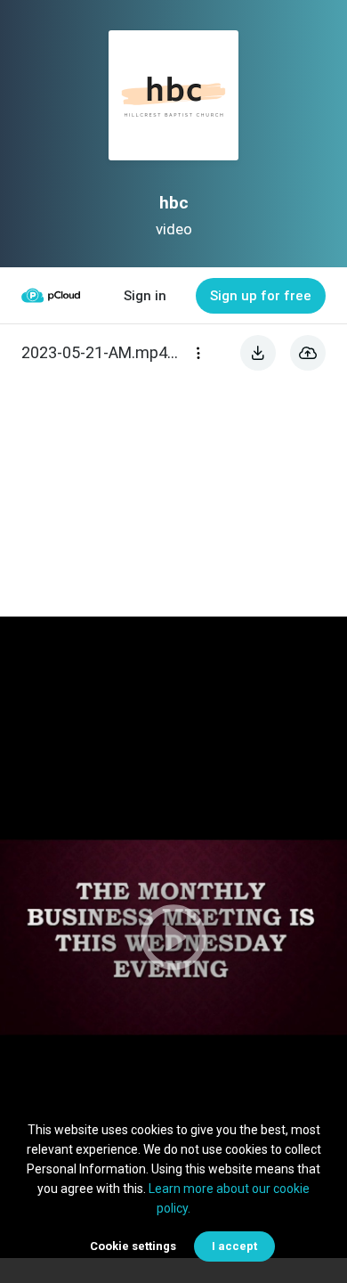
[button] (173, 937)
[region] (173, 937)
